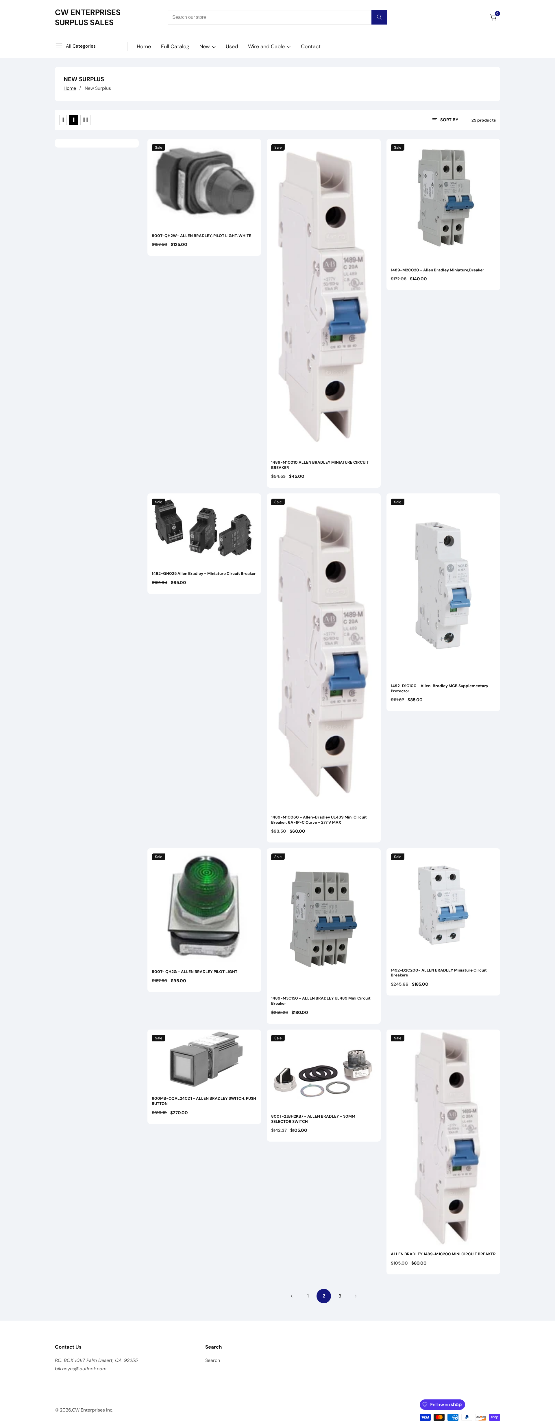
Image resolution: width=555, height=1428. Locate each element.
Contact (311, 46)
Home (144, 46)
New (204, 46)
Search (212, 1360)
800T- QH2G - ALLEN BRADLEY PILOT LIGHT (194, 971)
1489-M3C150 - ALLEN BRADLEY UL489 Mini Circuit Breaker (321, 1001)
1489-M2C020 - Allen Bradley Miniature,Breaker (437, 270)
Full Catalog (175, 46)
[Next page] (355, 1296)
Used (232, 46)
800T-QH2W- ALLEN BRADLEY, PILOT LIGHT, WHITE (201, 235)
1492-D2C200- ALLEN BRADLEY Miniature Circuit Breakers (439, 973)
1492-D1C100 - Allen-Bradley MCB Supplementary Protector (439, 688)
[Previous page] (292, 1296)
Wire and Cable (266, 46)
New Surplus (98, 88)
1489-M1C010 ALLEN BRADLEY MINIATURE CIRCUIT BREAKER (320, 465)
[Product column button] (62, 120)
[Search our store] (379, 17)
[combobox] (277, 17)
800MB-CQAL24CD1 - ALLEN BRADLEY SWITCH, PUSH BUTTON (204, 1101)
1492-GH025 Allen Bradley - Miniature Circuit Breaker (204, 573)
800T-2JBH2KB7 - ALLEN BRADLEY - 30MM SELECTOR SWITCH (313, 1119)
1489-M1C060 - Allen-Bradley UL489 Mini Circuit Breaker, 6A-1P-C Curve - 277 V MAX (319, 820)
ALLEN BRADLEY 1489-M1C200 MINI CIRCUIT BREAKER (443, 1254)
